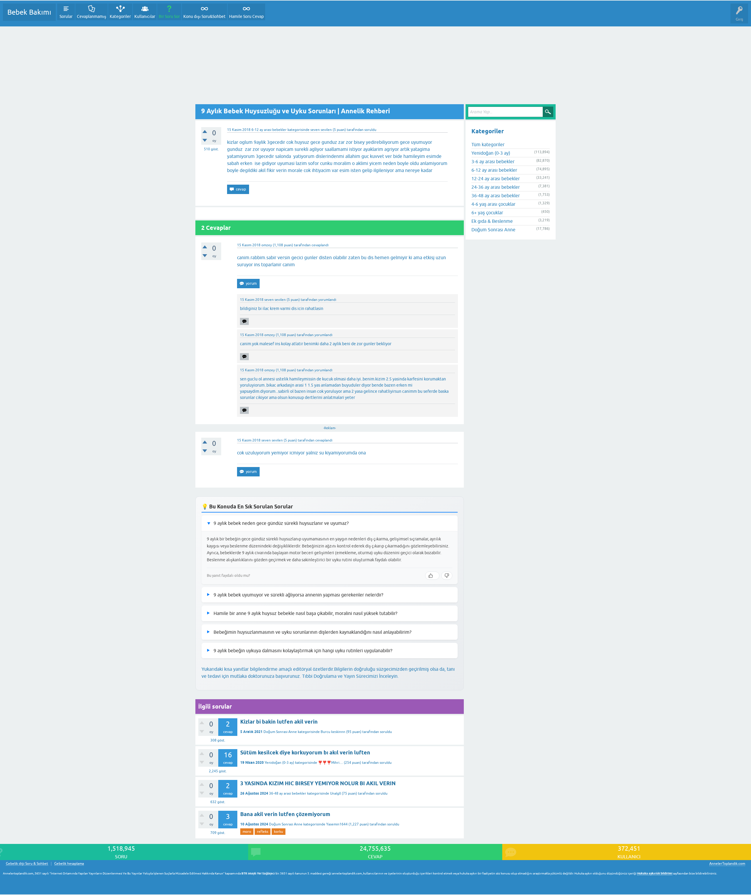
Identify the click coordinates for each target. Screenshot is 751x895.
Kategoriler (120, 16)
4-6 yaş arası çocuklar (493, 204)
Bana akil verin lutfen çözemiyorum (285, 814)
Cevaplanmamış (91, 16)
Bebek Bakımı (29, 12)
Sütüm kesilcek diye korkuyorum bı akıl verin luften (305, 752)
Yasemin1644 (337, 824)
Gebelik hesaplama (69, 864)
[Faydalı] (432, 576)
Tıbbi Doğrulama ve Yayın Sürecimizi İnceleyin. (350, 676)
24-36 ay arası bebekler (495, 187)
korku (278, 832)
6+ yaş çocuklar (487, 212)
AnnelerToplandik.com (727, 864)
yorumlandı (327, 300)
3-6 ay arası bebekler (493, 161)
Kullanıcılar (144, 16)
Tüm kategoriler (488, 144)
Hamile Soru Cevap (246, 16)
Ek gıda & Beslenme (492, 221)
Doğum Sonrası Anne (280, 732)
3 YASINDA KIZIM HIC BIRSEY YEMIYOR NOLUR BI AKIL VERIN (318, 783)
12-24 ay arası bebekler (495, 178)
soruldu (370, 130)
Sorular (66, 16)
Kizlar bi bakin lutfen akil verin (279, 722)
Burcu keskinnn (333, 732)
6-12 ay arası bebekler (269, 130)
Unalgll (335, 793)
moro (247, 832)
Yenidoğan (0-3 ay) (279, 763)
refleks (262, 832)
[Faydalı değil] (446, 576)
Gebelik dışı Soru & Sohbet (27, 864)
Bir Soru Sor (169, 16)
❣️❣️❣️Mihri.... (330, 763)
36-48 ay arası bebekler (287, 793)
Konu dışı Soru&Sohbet (204, 16)
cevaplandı (320, 245)
